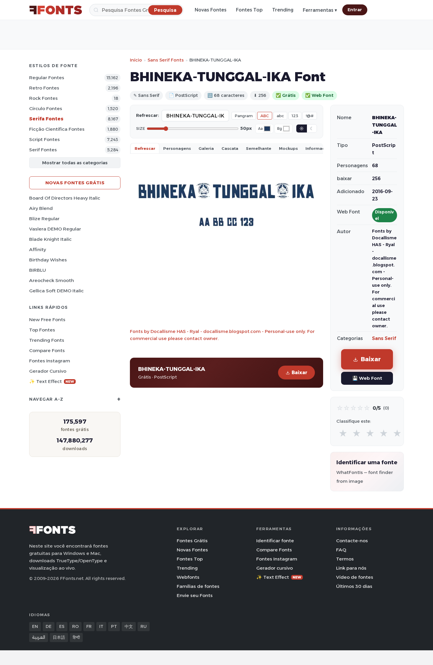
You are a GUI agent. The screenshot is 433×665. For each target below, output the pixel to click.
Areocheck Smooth (51, 280)
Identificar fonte (275, 540)
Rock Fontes (43, 98)
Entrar (355, 9)
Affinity (37, 249)
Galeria (206, 148)
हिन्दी (76, 637)
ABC (264, 115)
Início (136, 60)
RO (75, 626)
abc (280, 115)
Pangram (244, 115)
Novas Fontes (211, 10)
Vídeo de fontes (354, 577)
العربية (38, 637)
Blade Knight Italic (50, 239)
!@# (310, 115)
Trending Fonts (46, 340)
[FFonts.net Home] (55, 10)
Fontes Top (249, 10)
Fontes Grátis (192, 540)
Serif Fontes (43, 149)
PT (114, 626)
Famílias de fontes (198, 586)
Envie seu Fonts (195, 595)
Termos (345, 559)
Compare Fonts (47, 350)
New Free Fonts (47, 319)
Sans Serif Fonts (166, 60)
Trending (282, 10)
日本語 (59, 637)
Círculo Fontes (45, 108)
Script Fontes (44, 139)
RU (144, 626)
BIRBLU (37, 270)
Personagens (177, 148)
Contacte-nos (352, 540)
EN (35, 626)
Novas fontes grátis (75, 182)
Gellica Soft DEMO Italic (56, 290)
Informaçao (317, 148)
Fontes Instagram (49, 361)
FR (89, 626)
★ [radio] (343, 433)
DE (49, 626)
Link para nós (351, 568)
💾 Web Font (367, 378)
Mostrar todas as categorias (75, 162)
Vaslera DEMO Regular (55, 229)
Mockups (288, 148)
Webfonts (188, 577)
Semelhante (258, 148)
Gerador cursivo (47, 371)
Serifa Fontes (46, 119)
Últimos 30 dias (354, 586)
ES (62, 626)
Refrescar (145, 148)
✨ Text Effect (51, 381)
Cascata (230, 148)
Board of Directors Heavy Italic (64, 198)
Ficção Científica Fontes (57, 129)
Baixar (299, 372)
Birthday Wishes (48, 260)
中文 (129, 626)
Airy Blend (41, 208)
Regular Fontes (46, 77)
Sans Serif (384, 338)
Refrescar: (147, 115)
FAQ (341, 550)
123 (295, 115)
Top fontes (42, 330)
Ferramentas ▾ (320, 10)
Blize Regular (44, 218)
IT (101, 626)
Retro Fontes (44, 88)
